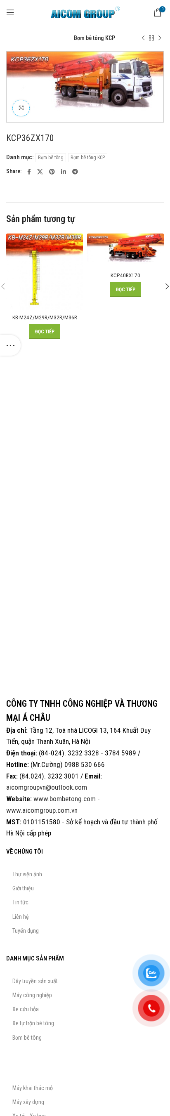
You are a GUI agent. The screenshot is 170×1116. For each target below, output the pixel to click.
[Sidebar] (10, 345)
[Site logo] (85, 12)
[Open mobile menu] (10, 12)
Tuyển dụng (25, 930)
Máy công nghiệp (32, 995)
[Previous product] (143, 38)
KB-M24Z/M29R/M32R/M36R (44, 317)
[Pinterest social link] (52, 171)
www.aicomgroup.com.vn (42, 810)
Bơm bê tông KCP (94, 38)
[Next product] (160, 38)
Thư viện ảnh (27, 874)
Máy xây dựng (28, 1102)
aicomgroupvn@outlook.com (46, 787)
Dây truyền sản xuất (35, 981)
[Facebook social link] (29, 171)
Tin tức (20, 902)
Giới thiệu (23, 888)
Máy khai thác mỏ (32, 1088)
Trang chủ (18, 38)
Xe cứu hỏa (25, 1009)
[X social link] (40, 171)
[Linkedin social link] (63, 171)
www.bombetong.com (64, 799)
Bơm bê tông (52, 38)
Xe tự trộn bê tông (33, 1023)
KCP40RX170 (125, 275)
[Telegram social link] (75, 171)
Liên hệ (20, 916)
